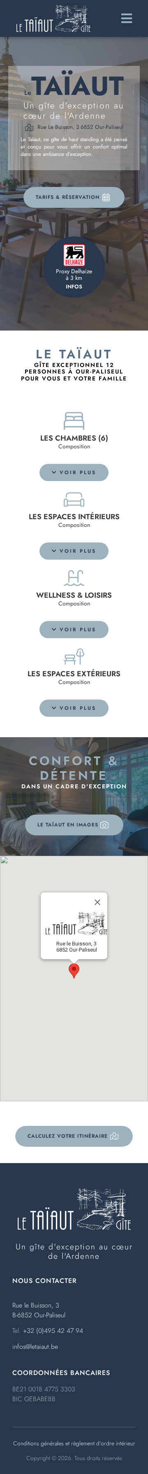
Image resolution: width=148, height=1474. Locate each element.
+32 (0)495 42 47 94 (53, 1330)
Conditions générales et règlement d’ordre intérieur (74, 1443)
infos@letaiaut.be (35, 1346)
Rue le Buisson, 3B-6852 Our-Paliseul (38, 1310)
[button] (74, 472)
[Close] (97, 902)
